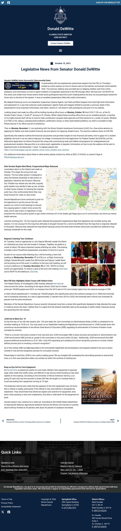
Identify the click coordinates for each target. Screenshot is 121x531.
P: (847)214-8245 (99, 511)
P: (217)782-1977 (69, 508)
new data (57, 284)
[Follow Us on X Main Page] (3, 2)
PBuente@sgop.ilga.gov (14, 157)
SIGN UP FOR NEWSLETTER (108, 2)
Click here (63, 269)
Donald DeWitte (61, 28)
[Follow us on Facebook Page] (9, 511)
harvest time (12, 370)
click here (34, 272)
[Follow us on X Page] (3, 511)
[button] (60, 50)
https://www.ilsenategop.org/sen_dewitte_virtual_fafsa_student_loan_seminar (36, 150)
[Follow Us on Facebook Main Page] (9, 2)
